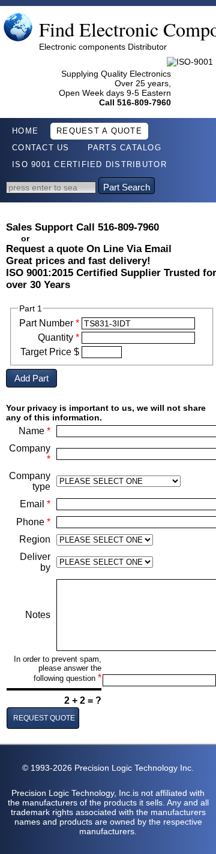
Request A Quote (99, 131)
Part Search (126, 187)
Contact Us (41, 148)
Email (35, 504)
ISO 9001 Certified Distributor (89, 164)
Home (25, 131)
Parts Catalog (124, 148)
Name (34, 431)
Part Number (49, 323)
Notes (37, 615)
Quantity (58, 337)
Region (34, 539)
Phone (33, 522)
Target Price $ (49, 352)
